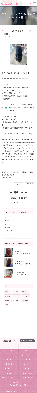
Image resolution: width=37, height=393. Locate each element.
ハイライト (7, 296)
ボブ (27, 292)
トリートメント (10, 231)
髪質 (12, 300)
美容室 (22, 292)
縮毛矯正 (8, 177)
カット (7, 221)
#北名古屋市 (22, 198)
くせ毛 (26, 300)
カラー (4, 177)
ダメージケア (26, 296)
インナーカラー (16, 296)
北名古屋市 (15, 292)
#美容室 (13, 198)
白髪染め (7, 300)
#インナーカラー (18, 202)
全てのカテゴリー (10, 217)
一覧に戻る (18, 185)
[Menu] (34, 3)
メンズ (6, 304)
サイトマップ (27, 378)
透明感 (17, 300)
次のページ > (30, 185)
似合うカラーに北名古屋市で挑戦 (13, 172)
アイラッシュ (9, 234)
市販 (6, 292)
